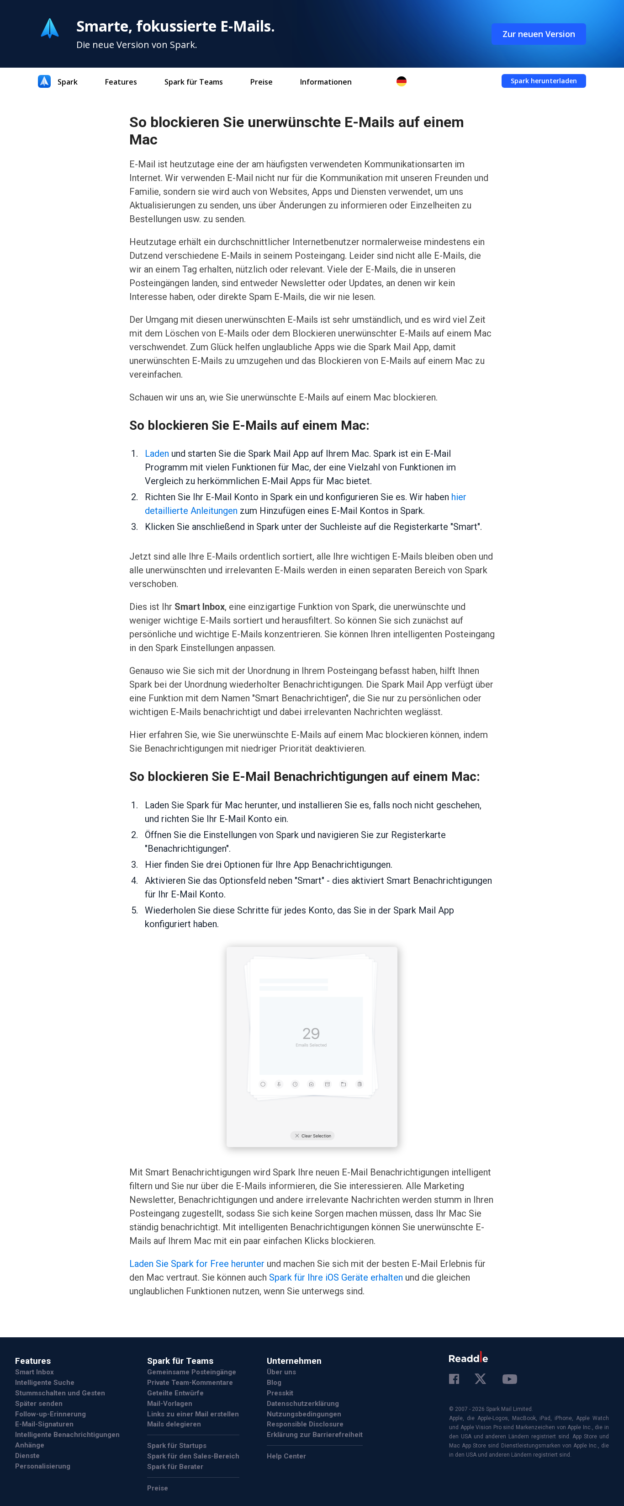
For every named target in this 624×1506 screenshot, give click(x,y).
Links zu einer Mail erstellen (193, 1414)
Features (121, 82)
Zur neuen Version (538, 33)
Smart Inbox (34, 1372)
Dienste (27, 1456)
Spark (68, 82)
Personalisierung (42, 1466)
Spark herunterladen (544, 80)
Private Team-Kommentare (190, 1382)
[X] (481, 1379)
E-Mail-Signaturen (44, 1424)
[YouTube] (509, 1380)
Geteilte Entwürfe (175, 1393)
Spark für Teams (193, 82)
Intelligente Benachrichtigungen (67, 1435)
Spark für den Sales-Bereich (193, 1456)
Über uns (281, 1372)
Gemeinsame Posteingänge (191, 1372)
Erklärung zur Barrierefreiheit (315, 1435)
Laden (157, 453)
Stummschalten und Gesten (60, 1393)
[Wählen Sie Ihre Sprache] (406, 81)
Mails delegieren (174, 1424)
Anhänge (29, 1445)
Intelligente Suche (44, 1382)
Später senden (39, 1403)
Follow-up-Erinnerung (50, 1414)
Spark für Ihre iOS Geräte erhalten (336, 1277)
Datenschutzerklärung (303, 1403)
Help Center (286, 1456)
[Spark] (44, 81)
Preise (261, 82)
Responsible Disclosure (305, 1424)
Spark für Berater (175, 1467)
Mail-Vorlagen (169, 1403)
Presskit (280, 1393)
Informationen (326, 82)
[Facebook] (454, 1380)
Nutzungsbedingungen (304, 1414)
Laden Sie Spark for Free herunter (196, 1263)
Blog (274, 1382)
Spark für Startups (176, 1446)
